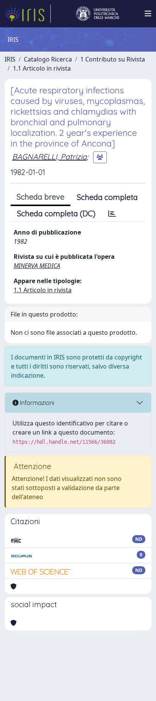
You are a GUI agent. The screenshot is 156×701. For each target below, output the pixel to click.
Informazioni (36, 402)
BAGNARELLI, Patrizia (49, 156)
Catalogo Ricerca (48, 59)
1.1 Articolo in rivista (42, 68)
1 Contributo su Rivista (112, 59)
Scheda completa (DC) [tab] (56, 213)
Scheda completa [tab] (107, 197)
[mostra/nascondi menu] (148, 13)
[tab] (112, 214)
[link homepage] (28, 14)
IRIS (10, 59)
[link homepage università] (98, 14)
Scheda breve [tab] (40, 197)
